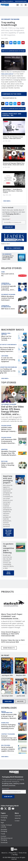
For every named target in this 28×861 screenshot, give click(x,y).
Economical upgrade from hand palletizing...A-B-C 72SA (8, 288)
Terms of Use (23, 853)
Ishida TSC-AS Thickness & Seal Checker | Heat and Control (13, 137)
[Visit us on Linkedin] (9, 808)
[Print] (2, 42)
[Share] (10, 42)
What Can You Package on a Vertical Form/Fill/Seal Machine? (6, 338)
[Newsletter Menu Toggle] (17, 4)
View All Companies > (14, 248)
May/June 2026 (20, 675)
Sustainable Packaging (8, 404)
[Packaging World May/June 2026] (21, 666)
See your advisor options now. (8, 532)
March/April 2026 (7, 696)
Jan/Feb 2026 (21, 696)
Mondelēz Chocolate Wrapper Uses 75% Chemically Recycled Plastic (8, 453)
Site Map (15, 854)
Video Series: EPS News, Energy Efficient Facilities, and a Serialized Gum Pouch (13, 410)
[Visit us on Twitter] (5, 808)
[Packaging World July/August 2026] (7, 666)
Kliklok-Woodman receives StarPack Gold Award (7, 298)
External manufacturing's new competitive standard (9, 738)
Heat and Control (7, 74)
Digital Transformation (6, 712)
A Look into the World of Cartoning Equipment (8, 359)
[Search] (21, 4)
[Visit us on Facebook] (2, 808)
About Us (4, 853)
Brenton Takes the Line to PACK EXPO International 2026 (13, 641)
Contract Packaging (8, 734)
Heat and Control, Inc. (10, 98)
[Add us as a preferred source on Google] (2, 45)
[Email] (6, 42)
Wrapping (4, 449)
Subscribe (8, 701)
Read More (8, 573)
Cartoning (4, 356)
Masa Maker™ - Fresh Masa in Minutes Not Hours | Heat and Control (12, 191)
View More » (5, 378)
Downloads (5, 722)
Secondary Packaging (10, 19)
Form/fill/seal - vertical (6, 334)
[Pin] (23, 42)
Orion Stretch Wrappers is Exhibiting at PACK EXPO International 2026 (10, 634)
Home (3, 272)
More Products (9, 648)
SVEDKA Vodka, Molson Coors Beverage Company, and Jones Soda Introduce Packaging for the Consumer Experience (8, 429)
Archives (20, 701)
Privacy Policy (13, 853)
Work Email (6, 219)
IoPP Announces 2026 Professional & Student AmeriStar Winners (8, 441)
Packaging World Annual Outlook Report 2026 (7, 257)
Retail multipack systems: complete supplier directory (8, 749)
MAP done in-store (8, 309)
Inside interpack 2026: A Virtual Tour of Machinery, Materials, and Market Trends (9, 716)
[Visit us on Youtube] (13, 808)
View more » (7, 201)
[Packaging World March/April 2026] (7, 686)
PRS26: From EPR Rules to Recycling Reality (7, 465)
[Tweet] (19, 42)
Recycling (4, 461)
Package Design (6, 425)
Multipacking (5, 745)
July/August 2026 (7, 675)
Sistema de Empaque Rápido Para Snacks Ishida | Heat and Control (13, 163)
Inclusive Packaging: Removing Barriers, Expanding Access (8, 726)
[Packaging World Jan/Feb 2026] (21, 686)
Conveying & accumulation (6, 283)
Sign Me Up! (9, 227)
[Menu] (25, 4)
